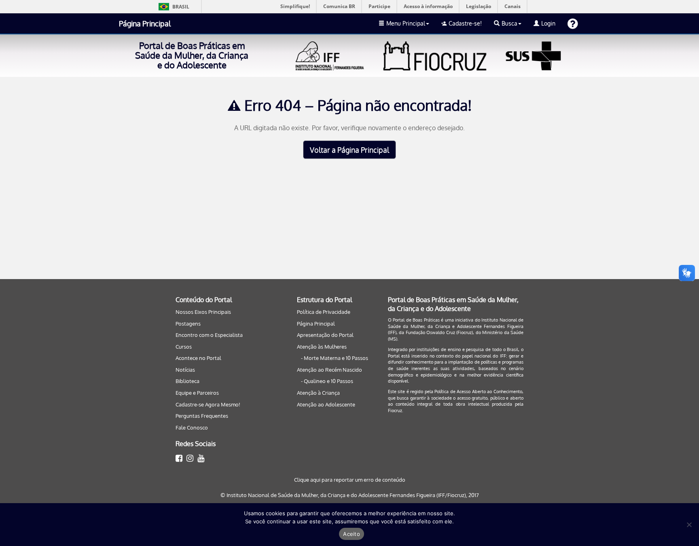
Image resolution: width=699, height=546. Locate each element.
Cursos (184, 346)
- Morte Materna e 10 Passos (334, 358)
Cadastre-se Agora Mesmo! (208, 404)
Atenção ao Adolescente (326, 404)
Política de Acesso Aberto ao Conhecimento (478, 391)
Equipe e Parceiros (197, 392)
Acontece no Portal (198, 358)
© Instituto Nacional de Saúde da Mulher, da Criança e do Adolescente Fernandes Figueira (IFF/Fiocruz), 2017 (349, 495)
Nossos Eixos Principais (203, 312)
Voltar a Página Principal (349, 149)
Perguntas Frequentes (202, 416)
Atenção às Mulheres (322, 346)
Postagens (188, 323)
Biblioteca (187, 381)
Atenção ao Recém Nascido (329, 369)
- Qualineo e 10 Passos (327, 381)
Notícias (185, 369)
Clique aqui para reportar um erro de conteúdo (349, 479)
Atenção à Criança (318, 392)
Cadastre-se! (465, 23)
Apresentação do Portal (325, 335)
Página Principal (145, 23)
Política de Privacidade (323, 312)
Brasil (172, 6)
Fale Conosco (192, 427)
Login (548, 23)
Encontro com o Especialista (209, 335)
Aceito (351, 534)
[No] (689, 525)
